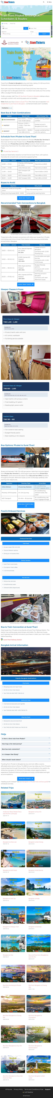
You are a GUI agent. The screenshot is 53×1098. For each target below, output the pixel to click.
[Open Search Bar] (44, 2)
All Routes (8, 1089)
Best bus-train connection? (11, 749)
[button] (36, 33)
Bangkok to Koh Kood (10, 870)
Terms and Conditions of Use (33, 1089)
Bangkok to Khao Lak (9, 842)
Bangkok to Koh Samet (36, 870)
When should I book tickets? (11, 759)
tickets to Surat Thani (22, 102)
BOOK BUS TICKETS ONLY (26, 504)
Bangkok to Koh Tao (9, 898)
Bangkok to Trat (8, 955)
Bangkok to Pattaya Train (11, 927)
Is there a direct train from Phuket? (13, 738)
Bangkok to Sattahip (35, 927)
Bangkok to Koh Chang (36, 842)
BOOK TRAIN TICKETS (25, 284)
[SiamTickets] (7, 2)
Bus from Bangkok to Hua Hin (12, 1046)
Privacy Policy (18, 1089)
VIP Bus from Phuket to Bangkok (29, 96)
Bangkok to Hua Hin (35, 812)
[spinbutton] (34, 34)
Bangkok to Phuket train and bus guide (35, 782)
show (10, 108)
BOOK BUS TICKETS (25, 198)
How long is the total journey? (12, 744)
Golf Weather (28, 1092)
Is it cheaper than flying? (10, 754)
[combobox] (13, 28)
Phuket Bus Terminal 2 (10, 151)
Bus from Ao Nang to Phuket (12, 985)
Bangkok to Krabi (34, 898)
